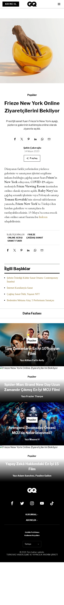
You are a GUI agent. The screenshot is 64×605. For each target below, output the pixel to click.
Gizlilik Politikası (32, 532)
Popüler (32, 95)
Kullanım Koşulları (32, 535)
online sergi (15, 237)
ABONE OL (11, 4)
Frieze (31, 234)
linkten (43, 217)
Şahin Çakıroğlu (32, 147)
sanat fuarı (14, 241)
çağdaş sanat (34, 237)
